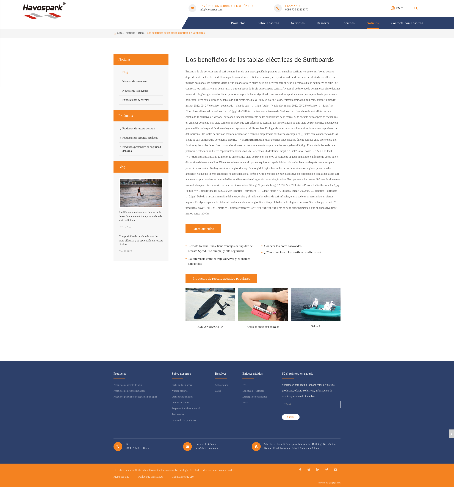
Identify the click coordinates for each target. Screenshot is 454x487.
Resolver (323, 23)
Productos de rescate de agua (138, 128)
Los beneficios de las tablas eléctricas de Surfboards (176, 32)
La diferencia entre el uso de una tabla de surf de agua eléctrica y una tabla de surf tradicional (140, 216)
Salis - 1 (315, 326)
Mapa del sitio (121, 476)
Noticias (373, 23)
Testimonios (178, 414)
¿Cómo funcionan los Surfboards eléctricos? (292, 252)
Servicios (298, 23)
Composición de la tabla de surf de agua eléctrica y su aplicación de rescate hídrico (141, 240)
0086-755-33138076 (296, 9)
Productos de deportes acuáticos (140, 137)
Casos (218, 391)
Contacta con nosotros (407, 23)
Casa (120, 32)
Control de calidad (181, 402)
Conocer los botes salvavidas (282, 246)
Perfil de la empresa (182, 385)
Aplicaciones (221, 385)
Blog (141, 32)
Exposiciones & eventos (135, 99)
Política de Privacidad (150, 476)
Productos (238, 23)
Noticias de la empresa (135, 81)
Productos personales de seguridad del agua (141, 148)
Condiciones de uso (183, 476)
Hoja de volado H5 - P (210, 326)
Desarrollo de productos (184, 420)
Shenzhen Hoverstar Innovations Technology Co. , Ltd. (168, 470)
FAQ (244, 385)
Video (245, 402)
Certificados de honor (182, 396)
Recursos (348, 23)
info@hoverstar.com (211, 9)
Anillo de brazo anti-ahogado (263, 326)
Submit (290, 417)
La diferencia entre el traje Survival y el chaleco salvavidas (219, 261)
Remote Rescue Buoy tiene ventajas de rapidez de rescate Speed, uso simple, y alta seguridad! (220, 248)
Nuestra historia (179, 391)
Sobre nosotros (268, 23)
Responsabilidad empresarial (186, 408)
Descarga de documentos (254, 396)
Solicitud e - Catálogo (253, 391)
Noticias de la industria (135, 90)
